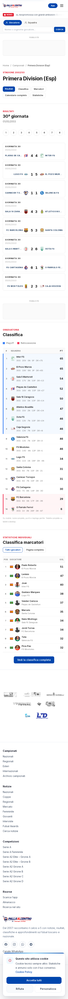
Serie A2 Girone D (13, 881)
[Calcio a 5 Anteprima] (10, 694)
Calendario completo (16, 95)
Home (6, 65)
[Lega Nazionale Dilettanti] (42, 715)
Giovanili (7, 816)
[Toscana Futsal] (22, 704)
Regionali (8, 761)
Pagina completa (35, 549)
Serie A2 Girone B (13, 871)
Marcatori (39, 89)
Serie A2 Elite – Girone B (17, 861)
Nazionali (8, 756)
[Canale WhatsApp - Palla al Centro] (23, 944)
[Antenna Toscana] (46, 704)
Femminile (8, 811)
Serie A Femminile (13, 851)
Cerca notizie (10, 831)
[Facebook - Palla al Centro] (6, 944)
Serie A (7, 847)
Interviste (8, 821)
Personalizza (48, 988)
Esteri (6, 766)
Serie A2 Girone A (13, 866)
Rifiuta (20, 988)
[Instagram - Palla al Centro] (14, 944)
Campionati (18, 65)
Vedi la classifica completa (34, 659)
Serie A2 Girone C (13, 876)
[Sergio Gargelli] (55, 694)
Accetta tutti (34, 980)
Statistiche (37, 95)
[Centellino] (31, 694)
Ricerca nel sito (11, 907)
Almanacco (9, 902)
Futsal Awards (10, 826)
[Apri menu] (61, 5)
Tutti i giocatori (12, 549)
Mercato (7, 806)
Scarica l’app (10, 897)
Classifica (23, 89)
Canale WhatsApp (13, 951)
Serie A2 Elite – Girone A (17, 856)
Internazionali (10, 771)
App (53, 5)
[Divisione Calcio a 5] (25, 715)
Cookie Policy (24, 971)
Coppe (7, 796)
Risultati (9, 89)
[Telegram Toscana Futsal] (31, 944)
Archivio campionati (14, 775)
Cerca (59, 29)
